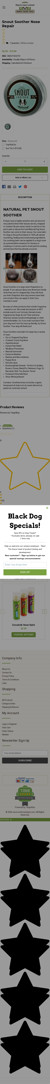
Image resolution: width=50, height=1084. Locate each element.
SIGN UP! (25, 572)
